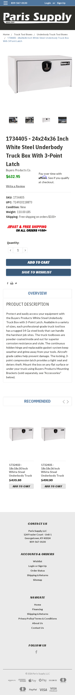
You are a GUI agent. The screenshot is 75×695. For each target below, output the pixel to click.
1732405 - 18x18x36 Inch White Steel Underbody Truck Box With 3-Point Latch (52, 470)
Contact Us (37, 627)
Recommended (37, 401)
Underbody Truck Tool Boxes (52, 34)
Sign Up (61, 2)
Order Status (37, 570)
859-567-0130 (19, 2)
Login (48, 2)
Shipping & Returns (37, 575)
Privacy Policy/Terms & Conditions (37, 618)
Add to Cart (21, 486)
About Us (37, 623)
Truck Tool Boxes (23, 34)
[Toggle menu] (5, 5)
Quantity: (13, 243)
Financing (37, 609)
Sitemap (37, 579)
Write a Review (15, 186)
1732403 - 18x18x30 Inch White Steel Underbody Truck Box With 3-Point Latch (20, 470)
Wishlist (37, 561)
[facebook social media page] (36, 651)
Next (67, 401)
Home (6, 34)
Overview (37, 293)
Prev (63, 401)
